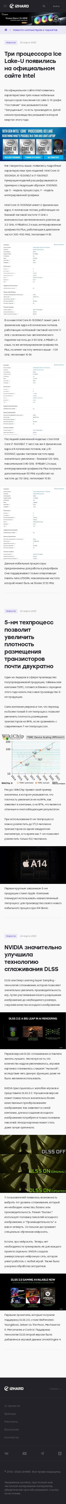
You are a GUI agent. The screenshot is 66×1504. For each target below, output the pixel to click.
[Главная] (5, 30)
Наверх (54, 1388)
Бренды (10, 1414)
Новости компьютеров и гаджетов (35, 30)
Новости (11, 42)
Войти (56, 6)
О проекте (12, 1406)
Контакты (11, 1437)
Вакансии (11, 1429)
